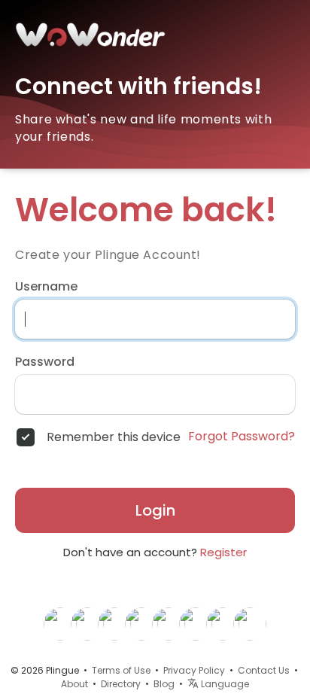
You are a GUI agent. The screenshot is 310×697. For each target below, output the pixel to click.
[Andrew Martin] (249, 623)
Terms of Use (121, 670)
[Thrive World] (114, 623)
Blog (164, 683)
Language (224, 683)
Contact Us (264, 670)
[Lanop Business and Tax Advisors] (222, 623)
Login (155, 510)
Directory (121, 683)
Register (223, 552)
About (74, 683)
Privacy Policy (194, 670)
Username (46, 286)
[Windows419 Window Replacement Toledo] (195, 623)
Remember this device (114, 437)
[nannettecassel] (87, 623)
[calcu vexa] (168, 623)
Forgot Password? (241, 436)
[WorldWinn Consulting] (60, 623)
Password (44, 362)
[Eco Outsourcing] (141, 623)
